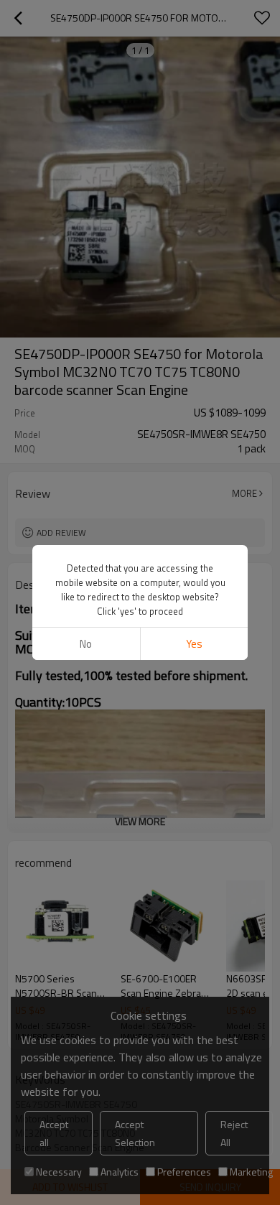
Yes (194, 644)
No (86, 644)
